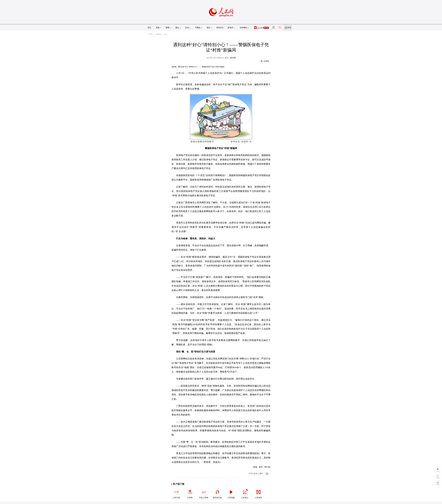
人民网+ (190, 498)
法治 (165, 34)
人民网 (150, 34)
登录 (289, 28)
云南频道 (158, 34)
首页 (149, 28)
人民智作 (258, 498)
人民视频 (231, 498)
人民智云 (244, 498)
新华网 (233, 58)
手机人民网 (203, 498)
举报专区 (220, 28)
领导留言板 (217, 498)
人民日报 (176, 498)
